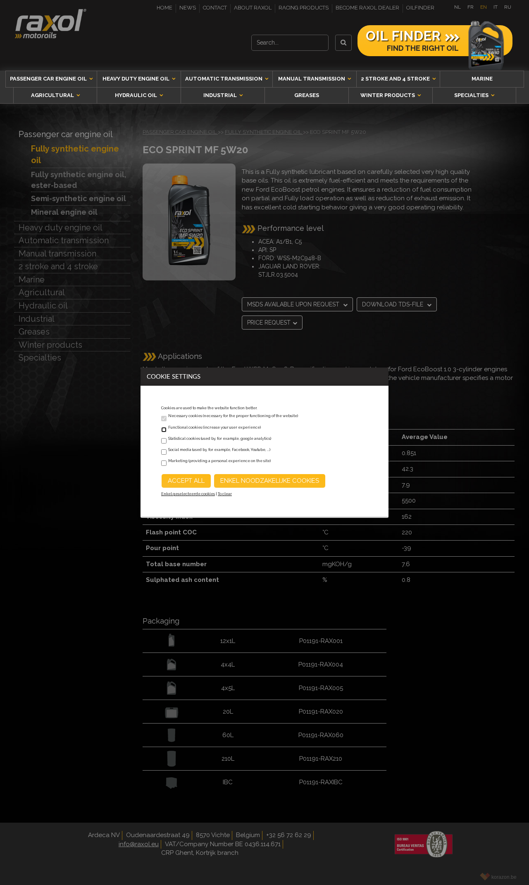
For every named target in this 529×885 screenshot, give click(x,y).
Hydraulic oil (136, 95)
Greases (306, 95)
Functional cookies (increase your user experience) (214, 427)
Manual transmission (312, 79)
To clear (225, 494)
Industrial (220, 95)
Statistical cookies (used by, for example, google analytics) (219, 439)
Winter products (388, 95)
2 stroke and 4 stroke (396, 79)
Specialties (472, 95)
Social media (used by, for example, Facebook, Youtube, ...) (219, 450)
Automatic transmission (224, 79)
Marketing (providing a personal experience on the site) (219, 461)
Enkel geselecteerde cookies (188, 494)
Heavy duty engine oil (136, 79)
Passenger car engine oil (49, 79)
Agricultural (53, 95)
